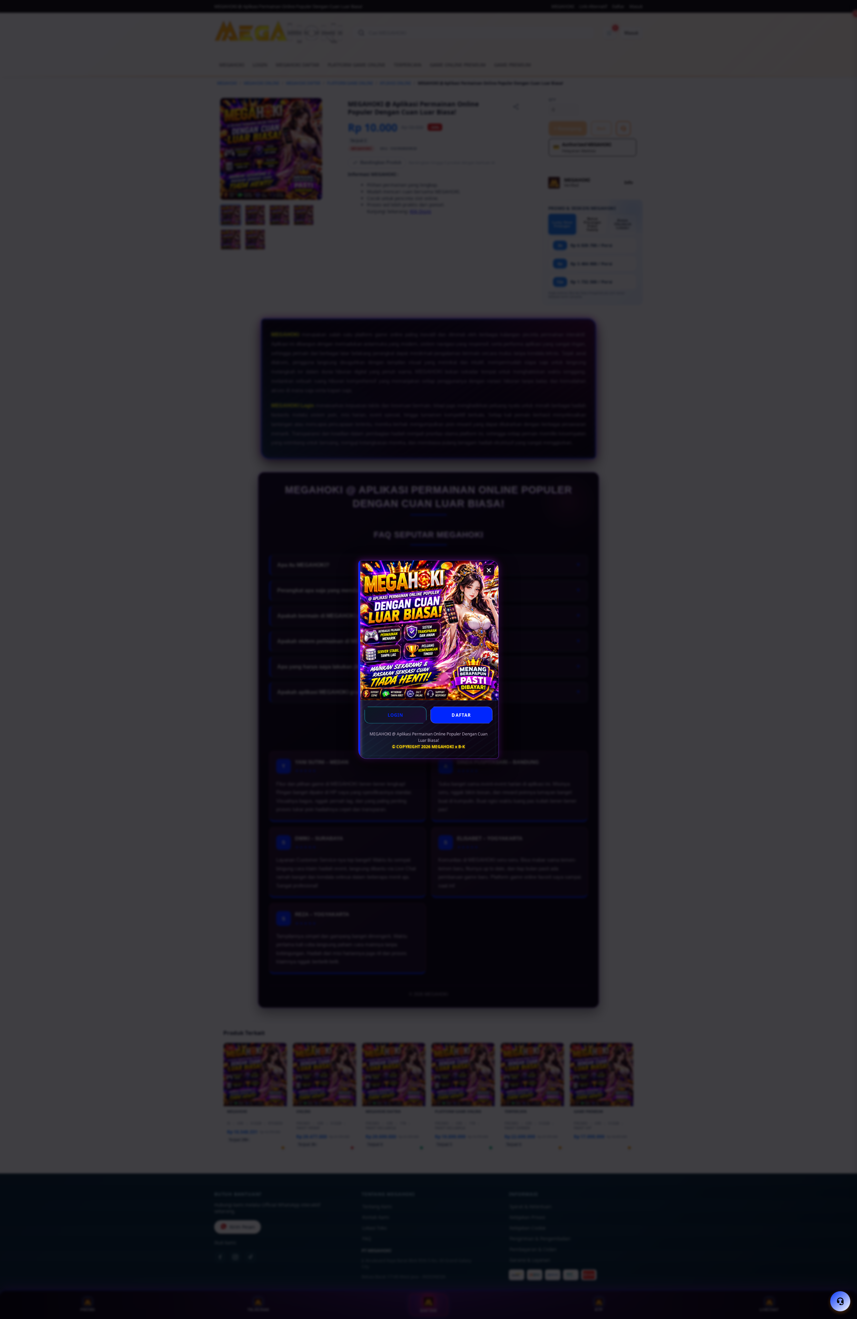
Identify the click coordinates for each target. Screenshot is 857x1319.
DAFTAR (461, 715)
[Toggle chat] (840, 1301)
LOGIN (396, 715)
